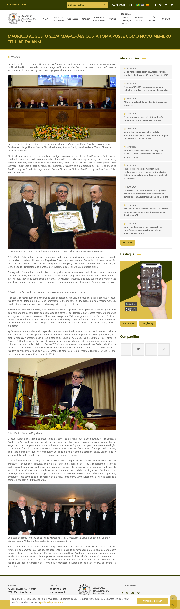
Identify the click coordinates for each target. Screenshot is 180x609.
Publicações (72, 19)
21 (124, 5)
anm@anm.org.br (58, 592)
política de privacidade (51, 602)
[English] (142, 5)
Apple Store (128, 323)
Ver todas (127, 242)
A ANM (46, 19)
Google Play (147, 323)
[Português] (138, 5)
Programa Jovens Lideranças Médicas (126, 19)
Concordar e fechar (152, 600)
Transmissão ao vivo (17, 5)
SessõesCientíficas (153, 19)
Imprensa (86, 19)
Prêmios (112, 19)
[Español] (147, 5)
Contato (166, 19)
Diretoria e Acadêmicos (59, 19)
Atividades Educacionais (99, 19)
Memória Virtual (139, 19)
